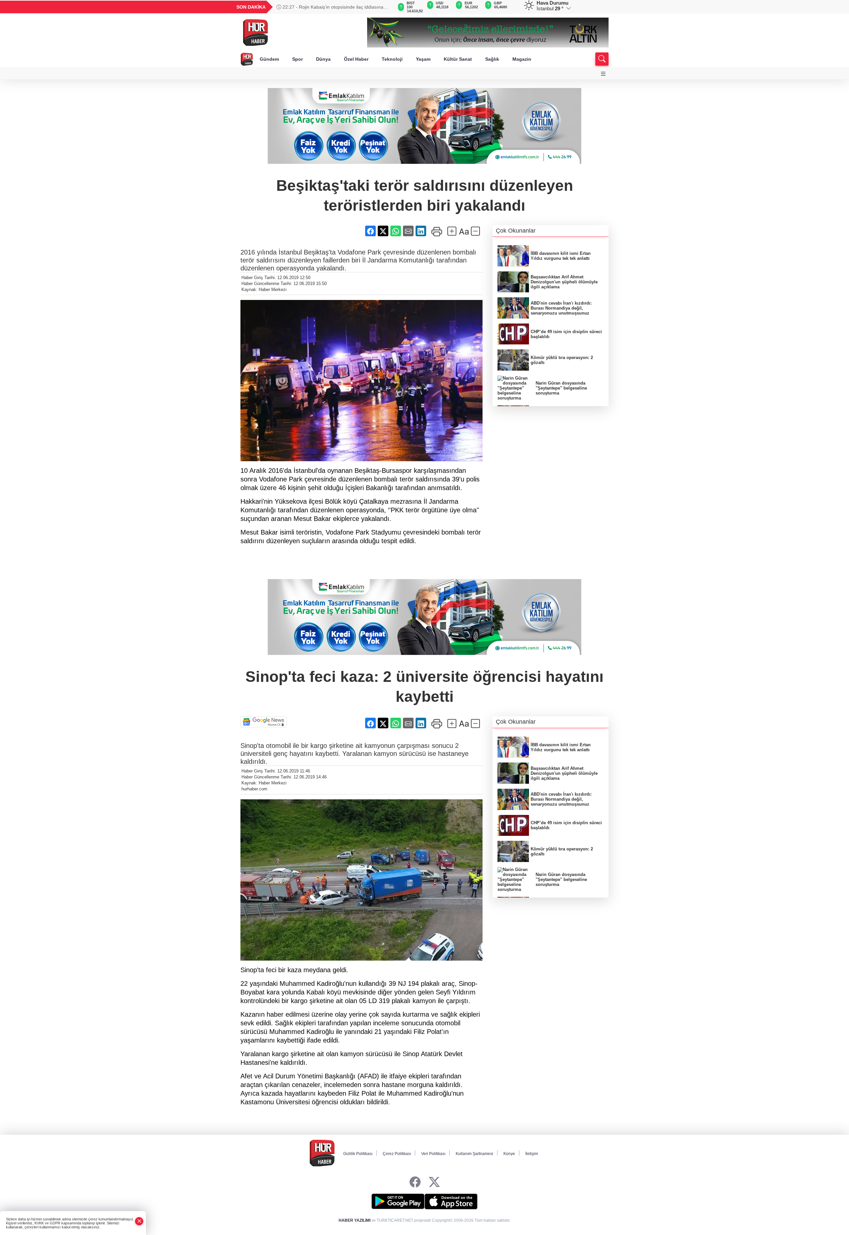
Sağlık (492, 59)
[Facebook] (415, 1182)
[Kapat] (139, 1221)
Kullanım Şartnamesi (474, 1153)
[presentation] (384, 7)
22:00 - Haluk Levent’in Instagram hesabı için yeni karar (332, 7)
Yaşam (423, 59)
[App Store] (451, 1201)
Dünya (323, 59)
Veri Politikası (433, 1153)
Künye (509, 1153)
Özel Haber (356, 59)
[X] (434, 1182)
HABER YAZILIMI (354, 1220)
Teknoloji (392, 59)
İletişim (531, 1153)
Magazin (521, 59)
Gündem (269, 59)
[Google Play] (397, 1201)
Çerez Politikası (397, 1153)
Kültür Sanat (458, 59)
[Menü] (603, 73)
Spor (297, 59)
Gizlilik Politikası (357, 1153)
